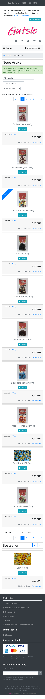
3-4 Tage (13, 134)
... (37, 99)
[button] (22, 41)
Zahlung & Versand (12, 603)
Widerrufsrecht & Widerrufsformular (18, 625)
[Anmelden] (40, 673)
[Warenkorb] (34, 41)
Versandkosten (36, 142)
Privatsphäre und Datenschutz (16, 608)
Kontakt (7, 620)
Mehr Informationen (22, 15)
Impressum (9, 616)
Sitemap (8, 635)
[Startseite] (16, 41)
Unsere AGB (9, 612)
